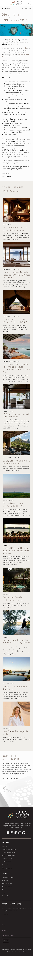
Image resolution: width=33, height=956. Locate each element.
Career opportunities (8, 852)
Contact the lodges (8, 877)
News (8, 545)
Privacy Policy (22, 951)
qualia (4, 8)
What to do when (7, 890)
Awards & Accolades (13, 269)
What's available (7, 887)
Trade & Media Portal (8, 856)
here (16, 44)
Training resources (7, 868)
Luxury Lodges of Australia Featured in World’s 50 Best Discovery (16, 275)
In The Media (10, 411)
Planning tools (6, 865)
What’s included (7, 884)
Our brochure (6, 896)
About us (4, 846)
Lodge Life (23, 823)
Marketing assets (7, 859)
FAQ (3, 893)
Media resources (7, 862)
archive (9, 224)
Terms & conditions (12, 951)
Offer (8, 8)
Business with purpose (9, 849)
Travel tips (5, 880)
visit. (16, 163)
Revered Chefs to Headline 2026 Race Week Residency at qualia (16, 551)
